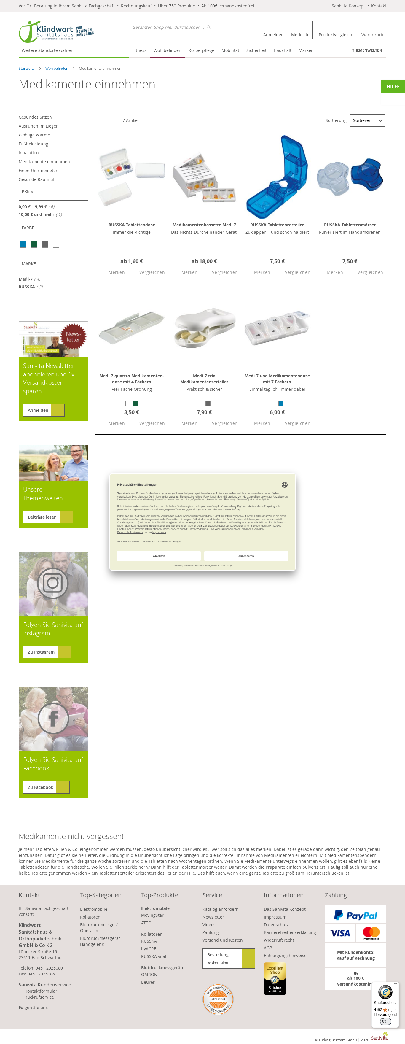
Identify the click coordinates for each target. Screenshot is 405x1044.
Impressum (275, 917)
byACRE (148, 948)
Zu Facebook (40, 787)
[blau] (23, 244)
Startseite (27, 68)
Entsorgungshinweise (285, 955)
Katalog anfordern (221, 909)
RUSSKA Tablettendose (132, 225)
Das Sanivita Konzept (285, 909)
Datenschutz (276, 924)
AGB (268, 948)
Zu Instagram (41, 652)
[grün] (34, 244)
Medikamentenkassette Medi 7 (204, 225)
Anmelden (38, 410)
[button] (111, 272)
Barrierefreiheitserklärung (290, 932)
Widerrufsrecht (279, 940)
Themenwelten (367, 50)
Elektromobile (93, 909)
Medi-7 (31, 279)
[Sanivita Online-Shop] (74, 32)
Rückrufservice (39, 997)
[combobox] (171, 27)
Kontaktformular (41, 991)
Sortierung (336, 120)
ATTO (146, 923)
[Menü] (395, 985)
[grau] (45, 244)
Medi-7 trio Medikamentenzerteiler (204, 378)
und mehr (42, 214)
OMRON (149, 974)
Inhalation (29, 152)
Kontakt (378, 6)
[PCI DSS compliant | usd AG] (218, 999)
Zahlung (211, 932)
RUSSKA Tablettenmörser (350, 225)
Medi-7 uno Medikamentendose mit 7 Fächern (277, 378)
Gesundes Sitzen (35, 117)
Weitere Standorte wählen (48, 50)
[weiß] (56, 244)
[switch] (385, 1021)
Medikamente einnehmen (44, 161)
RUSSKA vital (153, 956)
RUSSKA (32, 287)
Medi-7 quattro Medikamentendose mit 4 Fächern (131, 378)
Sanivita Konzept (348, 6)
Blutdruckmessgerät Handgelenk (100, 941)
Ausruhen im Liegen (39, 126)
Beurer (148, 982)
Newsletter (213, 917)
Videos (209, 924)
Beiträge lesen (42, 517)
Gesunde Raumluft (37, 179)
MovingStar (152, 915)
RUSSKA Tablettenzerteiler (277, 225)
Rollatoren (90, 917)
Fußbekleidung (33, 144)
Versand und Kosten (223, 940)
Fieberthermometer (38, 170)
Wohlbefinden (57, 68)
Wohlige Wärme (34, 135)
